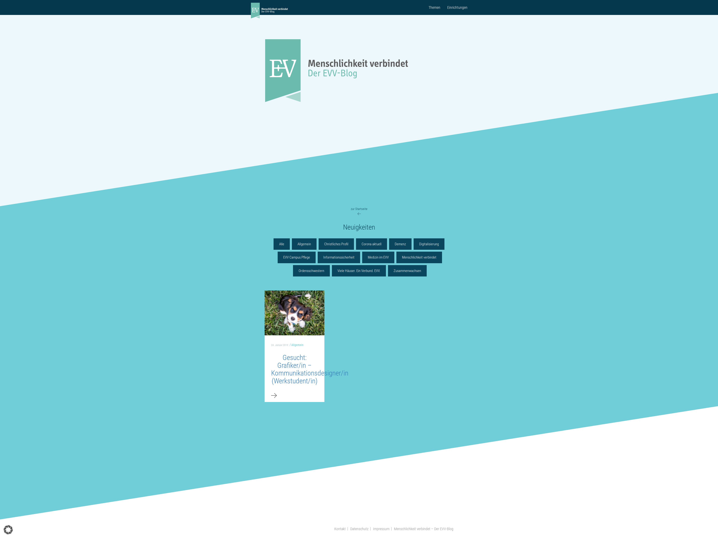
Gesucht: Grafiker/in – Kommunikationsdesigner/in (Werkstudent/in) (309, 369)
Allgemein (304, 244)
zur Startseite (359, 209)
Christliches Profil (336, 244)
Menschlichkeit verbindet (419, 257)
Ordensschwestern (311, 271)
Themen (434, 7)
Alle (281, 244)
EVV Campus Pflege (296, 257)
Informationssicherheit (339, 257)
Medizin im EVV (378, 257)
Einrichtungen (457, 7)
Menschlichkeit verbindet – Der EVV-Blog (423, 529)
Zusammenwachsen (407, 271)
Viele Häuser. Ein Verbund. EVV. (358, 271)
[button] (8, 530)
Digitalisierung (429, 244)
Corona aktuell (371, 244)
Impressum (381, 529)
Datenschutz (359, 529)
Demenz (400, 244)
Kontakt (340, 529)
